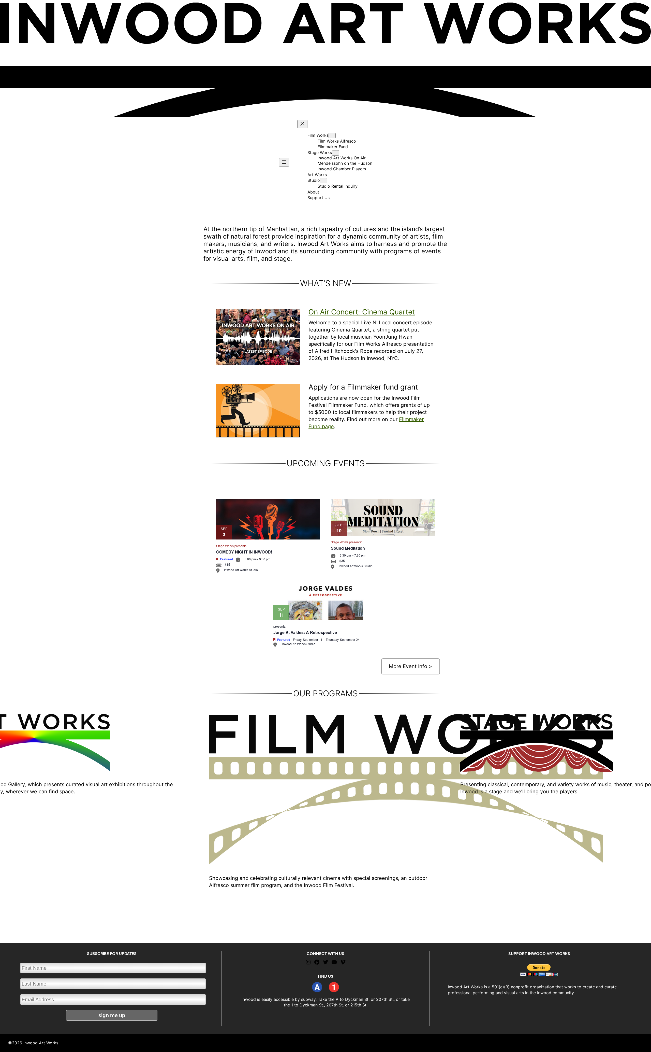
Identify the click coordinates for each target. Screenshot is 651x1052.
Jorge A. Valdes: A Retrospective (305, 632)
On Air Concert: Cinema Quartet (361, 312)
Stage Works (319, 152)
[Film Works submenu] (332, 135)
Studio (313, 180)
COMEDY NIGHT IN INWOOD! (244, 552)
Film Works (318, 135)
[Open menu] (284, 162)
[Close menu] (302, 124)
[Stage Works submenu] (335, 153)
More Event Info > (410, 666)
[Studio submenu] (323, 180)
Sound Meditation (348, 548)
